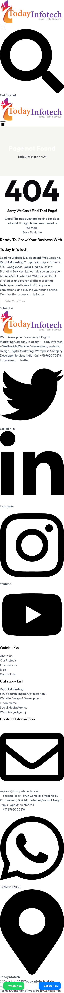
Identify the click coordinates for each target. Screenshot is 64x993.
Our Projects (8, 660)
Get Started (8, 95)
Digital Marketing (11, 689)
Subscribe (6, 308)
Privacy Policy (35, 991)
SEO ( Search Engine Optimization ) (23, 694)
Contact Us (7, 674)
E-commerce (8, 703)
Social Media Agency (13, 707)
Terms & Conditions (13, 991)
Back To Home (32, 232)
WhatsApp (15, 985)
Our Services (8, 665)
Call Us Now (50, 985)
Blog (3, 670)
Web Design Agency (13, 712)
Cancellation (52, 991)
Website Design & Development (21, 698)
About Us (6, 656)
